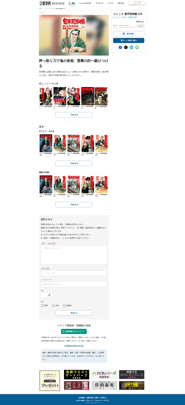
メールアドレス (46, 279)
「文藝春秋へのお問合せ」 (85, 356)
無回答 (69, 305)
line (137, 47)
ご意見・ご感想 (46, 243)
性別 (42, 302)
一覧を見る (74, 115)
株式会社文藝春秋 (80, 400)
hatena (131, 47)
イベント (111, 3)
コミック (46, 8)
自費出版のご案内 (92, 397)
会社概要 (82, 397)
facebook (120, 47)
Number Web (98, 400)
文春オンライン (90, 400)
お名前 (43, 268)
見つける (121, 3)
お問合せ (103, 397)
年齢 (42, 290)
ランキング (99, 3)
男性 (46, 305)
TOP (40, 8)
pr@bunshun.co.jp (74, 346)
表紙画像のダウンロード (75, 331)
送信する (73, 313)
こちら (63, 238)
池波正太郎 (132, 17)
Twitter (126, 47)
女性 (57, 305)
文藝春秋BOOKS (51, 3)
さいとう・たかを (120, 17)
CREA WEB (106, 400)
